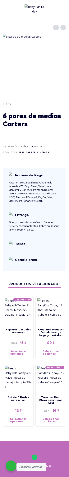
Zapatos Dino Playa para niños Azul (50, 400)
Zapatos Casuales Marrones (18, 331)
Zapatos (36, 146)
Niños (7, 104)
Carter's (32, 152)
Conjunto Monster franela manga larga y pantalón (51, 332)
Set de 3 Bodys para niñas (18, 399)
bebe (21, 152)
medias (44, 152)
